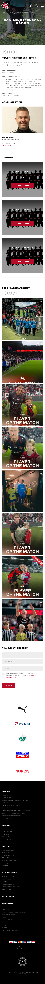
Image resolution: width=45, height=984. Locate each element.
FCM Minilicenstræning (18, 12)
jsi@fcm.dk (6, 145)
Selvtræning (6, 865)
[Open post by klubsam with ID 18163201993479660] (22, 405)
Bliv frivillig (6, 922)
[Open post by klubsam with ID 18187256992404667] (22, 319)
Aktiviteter (5, 909)
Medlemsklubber (7, 907)
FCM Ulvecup (6, 879)
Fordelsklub (8, 896)
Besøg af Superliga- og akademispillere (15, 800)
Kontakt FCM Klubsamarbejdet (12, 920)
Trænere (6, 825)
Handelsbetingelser (22, 947)
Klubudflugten (7, 803)
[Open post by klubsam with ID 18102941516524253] (22, 577)
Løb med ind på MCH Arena (11, 805)
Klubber (6, 791)
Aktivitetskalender (8, 889)
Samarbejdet (8, 903)
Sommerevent (7, 797)
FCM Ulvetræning (8, 837)
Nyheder (5, 927)
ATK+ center (6, 852)
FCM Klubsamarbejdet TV (10, 930)
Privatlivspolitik (22, 949)
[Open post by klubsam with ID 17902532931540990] (22, 491)
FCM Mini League (8, 876)
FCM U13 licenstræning (10, 858)
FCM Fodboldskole (8, 850)
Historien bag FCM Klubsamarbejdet (14, 912)
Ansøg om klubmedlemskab (11, 815)
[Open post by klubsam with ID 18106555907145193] (22, 534)
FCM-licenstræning (8, 855)
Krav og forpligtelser (8, 914)
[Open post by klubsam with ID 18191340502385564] (22, 448)
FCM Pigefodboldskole (9, 863)
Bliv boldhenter (7, 808)
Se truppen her (22, 185)
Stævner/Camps (9, 872)
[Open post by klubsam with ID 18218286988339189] (22, 362)
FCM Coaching (7, 829)
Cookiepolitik (22, 951)
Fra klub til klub (7, 818)
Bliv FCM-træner (7, 839)
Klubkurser (5, 834)
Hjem (4, 12)
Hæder (4, 917)
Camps (4, 881)
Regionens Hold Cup (8, 884)
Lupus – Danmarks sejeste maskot (13, 813)
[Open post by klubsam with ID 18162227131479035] (22, 620)
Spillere (6, 846)
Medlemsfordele (7, 795)
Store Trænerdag (7, 831)
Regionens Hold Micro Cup (10, 886)
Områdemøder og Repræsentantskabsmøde (16, 810)
